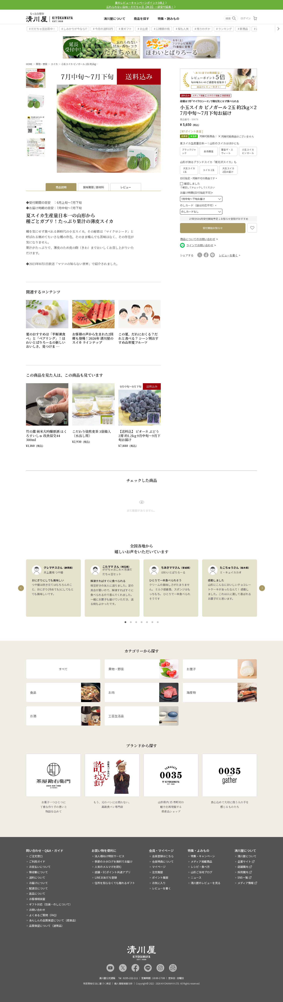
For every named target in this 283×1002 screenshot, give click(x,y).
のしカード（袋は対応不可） (199, 205)
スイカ (54, 64)
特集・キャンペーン (203, 856)
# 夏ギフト (125, 29)
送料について (37, 877)
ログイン (246, 18)
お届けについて (38, 883)
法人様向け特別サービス (109, 856)
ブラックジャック (189, 151)
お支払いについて (40, 867)
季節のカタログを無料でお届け (113, 861)
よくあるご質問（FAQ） (43, 915)
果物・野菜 (41, 64)
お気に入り (159, 883)
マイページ (159, 867)
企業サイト (244, 861)
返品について (37, 893)
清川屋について (114, 18)
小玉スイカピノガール (248, 151)
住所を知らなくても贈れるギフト (115, 883)
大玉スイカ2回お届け (228, 170)
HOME (29, 64)
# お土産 (143, 29)
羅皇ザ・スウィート (227, 151)
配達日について (38, 888)
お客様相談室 (37, 899)
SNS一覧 (243, 877)
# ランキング (224, 29)
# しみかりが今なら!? (74, 29)
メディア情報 (246, 883)
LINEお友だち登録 (106, 877)
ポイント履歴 (160, 877)
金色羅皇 (208, 151)
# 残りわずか (202, 29)
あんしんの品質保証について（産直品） (53, 920)
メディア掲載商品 (201, 861)
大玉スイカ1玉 (189, 170)
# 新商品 (243, 29)
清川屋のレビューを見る (205, 883)
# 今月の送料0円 (103, 29)
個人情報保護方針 (123, 983)
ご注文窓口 (36, 856)
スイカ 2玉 (208, 170)
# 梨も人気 (182, 29)
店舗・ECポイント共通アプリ (113, 872)
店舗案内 (243, 867)
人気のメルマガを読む (108, 867)
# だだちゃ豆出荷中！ (42, 29)
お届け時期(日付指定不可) (197, 193)
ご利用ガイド (37, 861)
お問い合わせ (37, 910)
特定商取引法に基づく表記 (97, 983)
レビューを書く (161, 888)
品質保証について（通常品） (46, 926)
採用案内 (243, 872)
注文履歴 (157, 872)
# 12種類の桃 (162, 29)
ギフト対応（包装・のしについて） (50, 904)
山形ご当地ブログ (201, 872)
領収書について (38, 872)
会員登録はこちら (163, 856)
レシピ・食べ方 (200, 867)
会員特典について (163, 861)
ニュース (196, 877)
